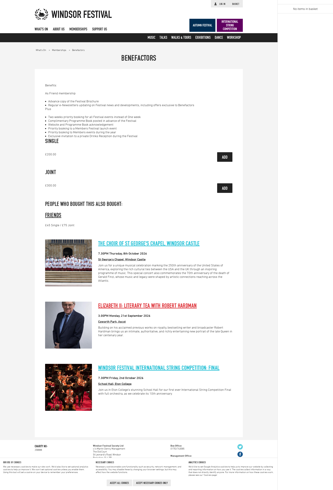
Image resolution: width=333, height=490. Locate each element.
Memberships (59, 49)
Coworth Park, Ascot (112, 321)
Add (225, 157)
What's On (41, 49)
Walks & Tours (181, 38)
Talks (163, 38)
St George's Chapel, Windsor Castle (122, 259)
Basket (235, 3)
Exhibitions (203, 38)
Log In (222, 3)
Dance (219, 38)
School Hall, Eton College (114, 383)
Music (151, 38)
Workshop (234, 38)
